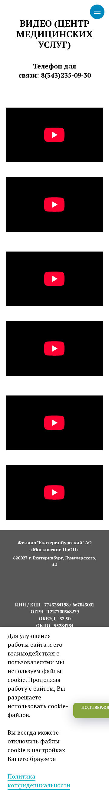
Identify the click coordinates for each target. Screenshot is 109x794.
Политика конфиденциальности (39, 780)
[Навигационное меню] (97, 12)
